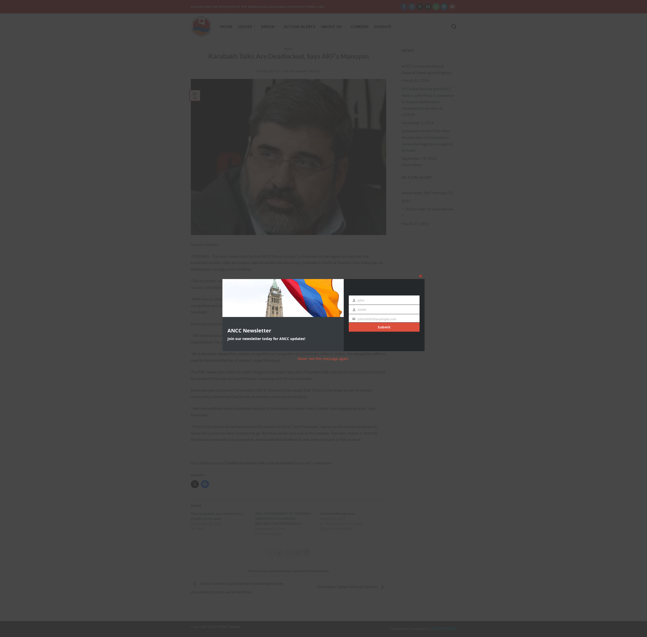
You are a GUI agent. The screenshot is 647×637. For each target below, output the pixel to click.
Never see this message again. (323, 358)
